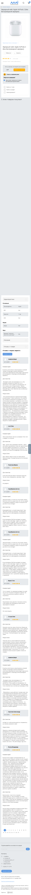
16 (11, 832)
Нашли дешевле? (11, 92)
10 (23, 830)
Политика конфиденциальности (7, 881)
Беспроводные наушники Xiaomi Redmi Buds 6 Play (15, 225)
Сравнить (18, 53)
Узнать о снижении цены (13, 74)
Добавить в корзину (19, 69)
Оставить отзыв (7, 354)
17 (14, 832)
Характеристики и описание (10, 43)
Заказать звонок (6, 871)
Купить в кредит (11, 89)
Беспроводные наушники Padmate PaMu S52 (14, 116)
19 (18, 832)
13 (5, 832)
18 (16, 832)
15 (9, 832)
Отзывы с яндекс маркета (11, 350)
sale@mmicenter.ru (7, 863)
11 (25, 830)
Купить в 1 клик (10, 87)
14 (7, 832)
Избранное (8, 53)
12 (3, 832)
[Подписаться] (28, 849)
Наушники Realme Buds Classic (10, 198)
